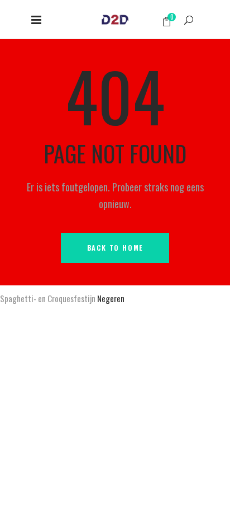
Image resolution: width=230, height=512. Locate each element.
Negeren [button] (110, 298)
